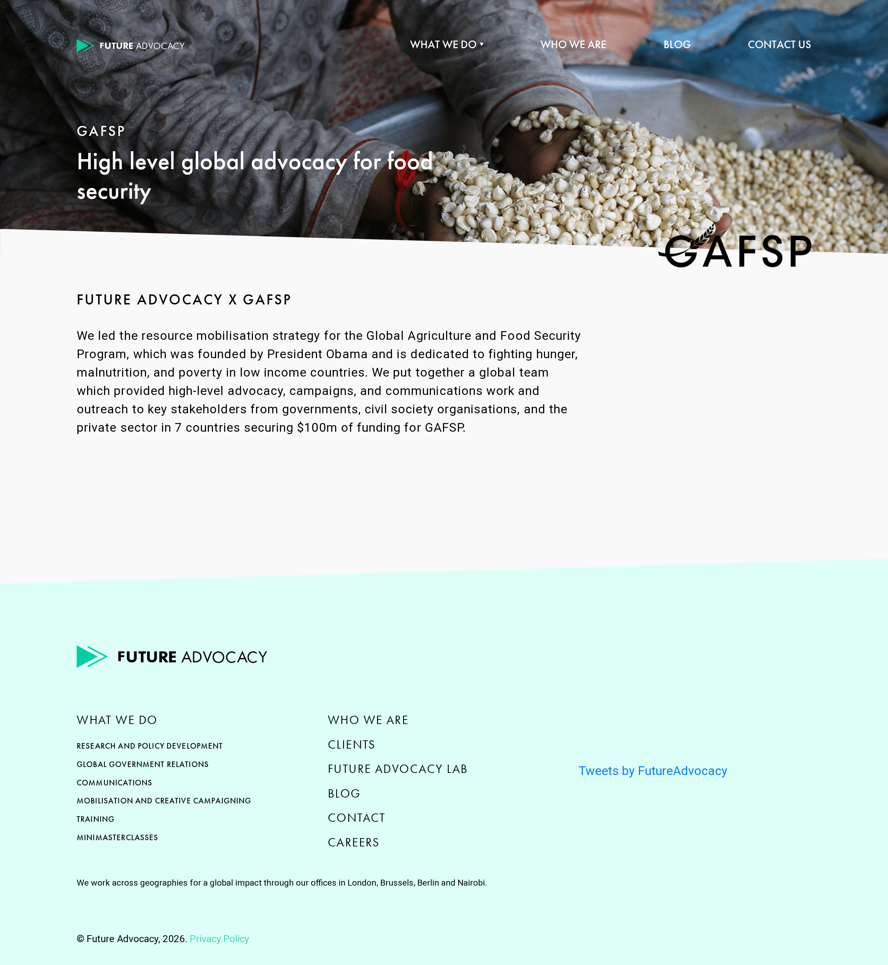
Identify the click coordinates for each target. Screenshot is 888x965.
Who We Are (573, 44)
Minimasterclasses (118, 837)
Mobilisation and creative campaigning (164, 800)
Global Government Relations (143, 764)
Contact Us (779, 44)
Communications (114, 782)
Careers (354, 842)
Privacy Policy (219, 939)
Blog (677, 44)
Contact (357, 818)
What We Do (443, 44)
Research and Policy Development (150, 746)
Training (95, 819)
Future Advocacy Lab (398, 769)
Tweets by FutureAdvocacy (653, 771)
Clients (352, 744)
